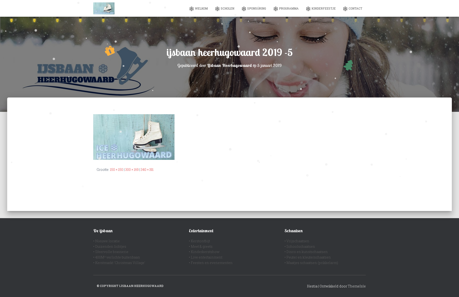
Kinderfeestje (323, 8)
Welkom (201, 8)
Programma (289, 8)
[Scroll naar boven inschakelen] (449, 287)
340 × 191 (147, 169)
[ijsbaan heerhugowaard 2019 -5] (134, 136)
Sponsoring (256, 8)
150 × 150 (116, 169)
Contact (355, 8)
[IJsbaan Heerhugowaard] (104, 8)
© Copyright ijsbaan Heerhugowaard (130, 286)
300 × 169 (132, 169)
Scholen (227, 8)
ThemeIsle (357, 286)
